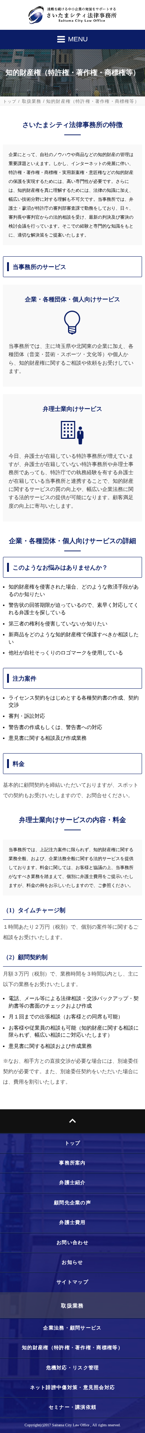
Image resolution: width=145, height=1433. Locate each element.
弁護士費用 (72, 1222)
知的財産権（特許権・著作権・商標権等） (72, 1347)
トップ (10, 101)
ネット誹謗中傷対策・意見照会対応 (72, 1387)
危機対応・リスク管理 (72, 1367)
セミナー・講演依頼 (73, 1407)
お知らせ (72, 1262)
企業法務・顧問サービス (72, 1328)
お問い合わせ (72, 1242)
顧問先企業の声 (72, 1202)
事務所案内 (72, 1163)
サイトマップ (72, 1282)
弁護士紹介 (72, 1182)
